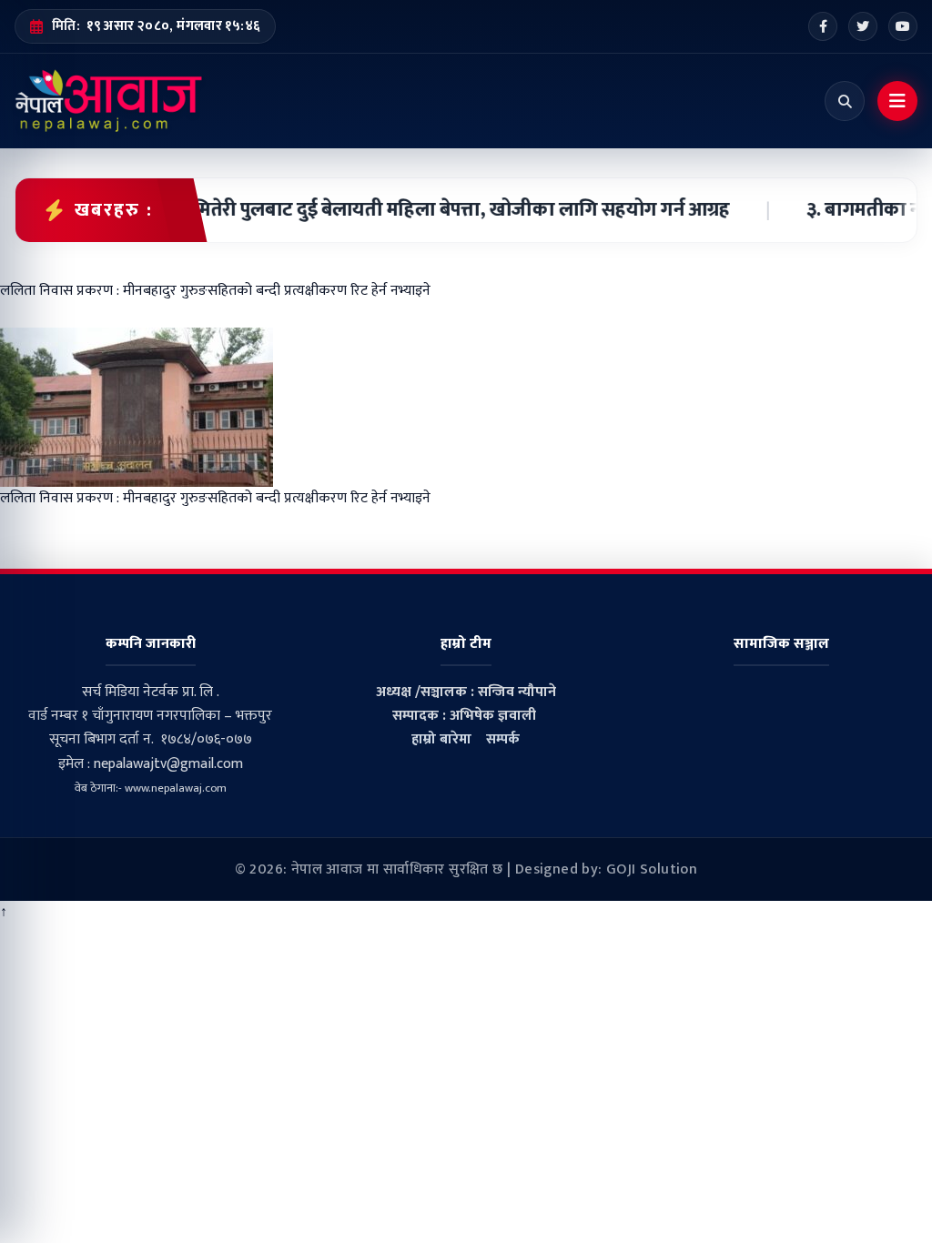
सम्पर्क (503, 739)
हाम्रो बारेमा (441, 739)
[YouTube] (902, 26)
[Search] (845, 101)
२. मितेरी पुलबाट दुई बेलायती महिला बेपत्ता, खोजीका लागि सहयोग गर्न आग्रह (433, 210)
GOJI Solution (651, 869)
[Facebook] (822, 26)
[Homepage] (109, 101)
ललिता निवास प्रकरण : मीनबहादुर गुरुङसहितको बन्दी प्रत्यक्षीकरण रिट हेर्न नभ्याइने (215, 498)
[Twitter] (862, 26)
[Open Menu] (897, 101)
